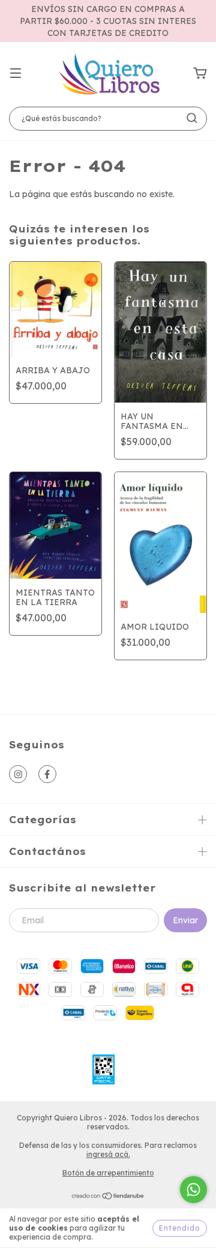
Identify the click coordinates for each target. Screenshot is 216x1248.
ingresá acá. (108, 1154)
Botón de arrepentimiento (108, 1172)
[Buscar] (192, 118)
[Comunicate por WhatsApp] (193, 1189)
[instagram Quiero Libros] (18, 774)
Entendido (179, 1227)
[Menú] (16, 73)
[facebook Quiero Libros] (47, 774)
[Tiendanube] (108, 1197)
